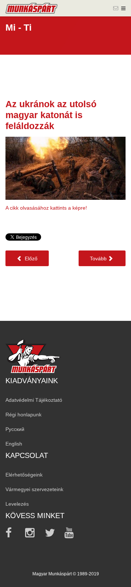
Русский (14, 429)
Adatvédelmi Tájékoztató (33, 400)
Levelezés (17, 504)
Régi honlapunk (23, 414)
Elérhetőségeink (24, 475)
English (13, 444)
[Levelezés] (115, 8)
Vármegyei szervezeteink (34, 489)
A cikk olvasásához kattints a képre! (46, 208)
